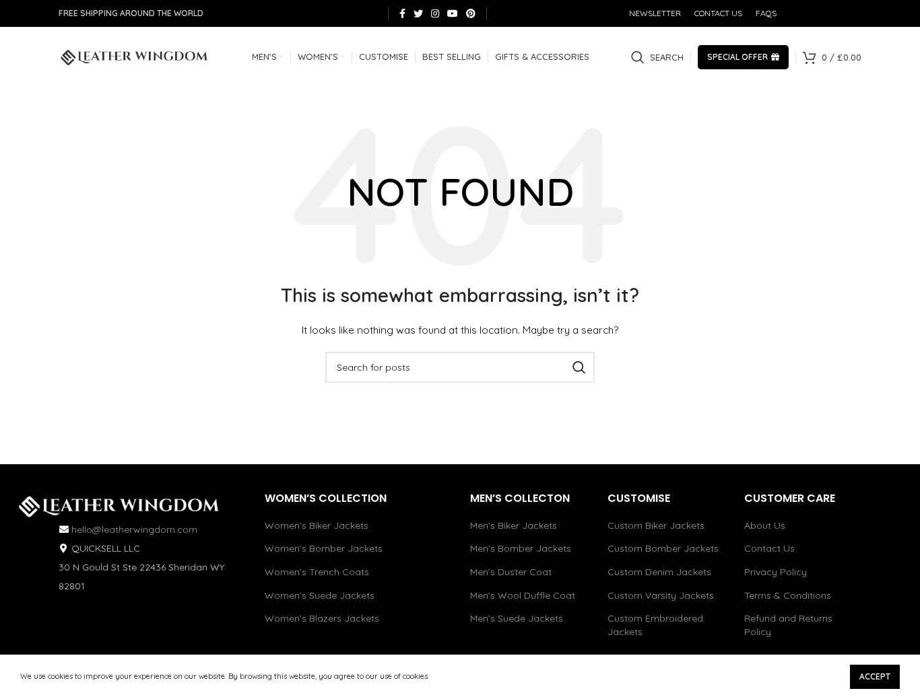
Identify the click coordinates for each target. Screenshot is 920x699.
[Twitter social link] (418, 13)
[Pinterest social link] (471, 13)
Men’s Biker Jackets (513, 525)
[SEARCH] (579, 367)
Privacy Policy (775, 572)
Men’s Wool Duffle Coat (522, 595)
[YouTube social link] (452, 13)
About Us (764, 525)
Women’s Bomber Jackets (324, 548)
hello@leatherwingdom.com (134, 529)
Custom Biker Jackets (655, 525)
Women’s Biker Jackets (316, 525)
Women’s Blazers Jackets (322, 618)
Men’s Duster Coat (511, 572)
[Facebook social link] (402, 13)
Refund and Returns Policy (788, 625)
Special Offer (737, 57)
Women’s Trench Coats (317, 572)
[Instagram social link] (435, 13)
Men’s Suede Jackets (516, 618)
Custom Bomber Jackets (663, 548)
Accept (874, 676)
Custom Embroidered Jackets (655, 625)
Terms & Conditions (787, 595)
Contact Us (769, 548)
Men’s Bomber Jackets (520, 548)
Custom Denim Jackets (659, 572)
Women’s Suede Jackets (319, 595)
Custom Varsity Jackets (660, 595)
